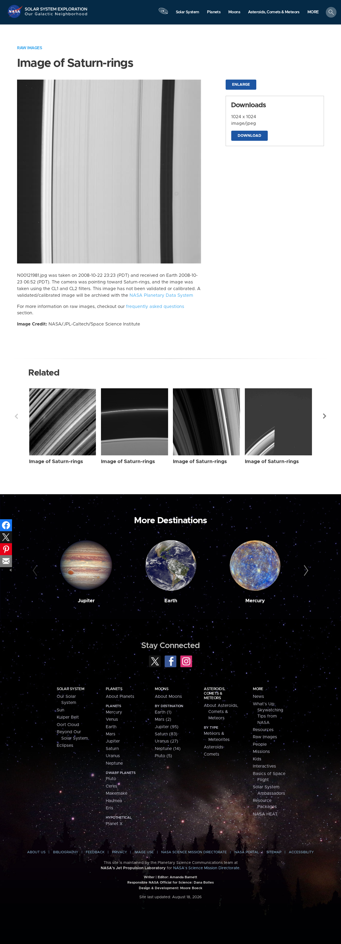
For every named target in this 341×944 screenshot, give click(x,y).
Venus (112, 719)
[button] (313, 12)
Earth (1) (163, 712)
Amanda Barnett (183, 877)
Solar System (70, 689)
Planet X (114, 824)
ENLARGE (241, 84)
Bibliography (65, 852)
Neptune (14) (168, 749)
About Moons (168, 696)
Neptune (114, 763)
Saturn (112, 749)
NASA (16, 11)
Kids (257, 759)
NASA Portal (246, 852)
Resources (263, 730)
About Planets (120, 696)
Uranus (113, 756)
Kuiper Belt (68, 717)
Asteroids (213, 747)
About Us (36, 852)
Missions (261, 751)
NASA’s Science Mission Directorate (206, 868)
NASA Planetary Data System (161, 295)
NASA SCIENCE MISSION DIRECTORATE (194, 852)
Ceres (111, 786)
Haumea (114, 801)
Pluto (111, 779)
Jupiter (86, 600)
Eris (109, 808)
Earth (170, 600)
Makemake (116, 793)
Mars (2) (163, 719)
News (258, 696)
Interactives (264, 766)
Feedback (95, 852)
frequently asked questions (155, 306)
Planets (114, 689)
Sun (60, 710)
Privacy (119, 852)
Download (249, 136)
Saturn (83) (166, 734)
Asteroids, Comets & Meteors (214, 693)
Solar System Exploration (56, 7)
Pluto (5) (163, 756)
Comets (211, 754)
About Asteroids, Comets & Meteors (221, 711)
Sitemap (273, 852)
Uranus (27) (166, 741)
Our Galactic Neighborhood (56, 15)
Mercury (255, 600)
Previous (16, 416)
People (260, 744)
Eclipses (65, 745)
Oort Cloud (68, 725)
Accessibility (301, 852)
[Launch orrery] (163, 13)
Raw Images (29, 48)
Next (325, 416)
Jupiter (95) (166, 727)
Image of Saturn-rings (56, 461)
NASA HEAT (265, 814)
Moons (161, 689)
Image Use (144, 852)
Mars (110, 734)
